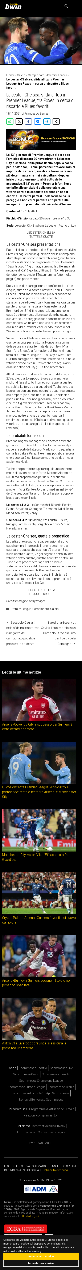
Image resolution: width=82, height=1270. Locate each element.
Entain (70, 1109)
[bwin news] (14, 6)
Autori (49, 1142)
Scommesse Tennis (61, 1087)
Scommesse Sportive (33, 1068)
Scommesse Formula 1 (28, 1093)
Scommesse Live (61, 1068)
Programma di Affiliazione (46, 1109)
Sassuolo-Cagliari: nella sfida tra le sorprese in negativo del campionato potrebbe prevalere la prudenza (22, 633)
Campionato (36, 75)
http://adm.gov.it (30, 1216)
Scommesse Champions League (41, 1080)
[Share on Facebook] (28, 121)
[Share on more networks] (56, 121)
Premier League (57, 75)
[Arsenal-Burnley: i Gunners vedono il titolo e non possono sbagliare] (39, 976)
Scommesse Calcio (26, 1074)
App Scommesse (57, 1093)
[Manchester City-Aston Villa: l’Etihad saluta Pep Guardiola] (39, 850)
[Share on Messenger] (37, 121)
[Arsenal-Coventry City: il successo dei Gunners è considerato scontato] (39, 720)
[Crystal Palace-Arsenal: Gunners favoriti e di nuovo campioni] (39, 913)
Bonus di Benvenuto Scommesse (41, 1099)
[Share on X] (19, 121)
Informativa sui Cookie (32, 1132)
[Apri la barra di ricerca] (66, 6)
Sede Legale (57, 1132)
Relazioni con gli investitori (41, 1115)
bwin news (36, 1142)
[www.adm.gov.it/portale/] (41, 1192)
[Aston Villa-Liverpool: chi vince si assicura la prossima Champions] (39, 1038)
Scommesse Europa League (26, 1087)
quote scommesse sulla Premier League (33, 570)
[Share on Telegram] (46, 121)
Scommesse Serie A (55, 1074)
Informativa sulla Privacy (48, 1126)
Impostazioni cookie (41, 1263)
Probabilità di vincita (55, 1170)
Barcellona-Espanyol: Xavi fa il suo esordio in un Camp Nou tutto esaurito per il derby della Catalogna (58, 633)
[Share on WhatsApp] (9, 121)
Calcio (21, 75)
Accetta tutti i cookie (41, 1256)
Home (10, 75)
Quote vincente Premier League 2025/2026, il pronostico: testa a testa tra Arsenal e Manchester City (39, 792)
